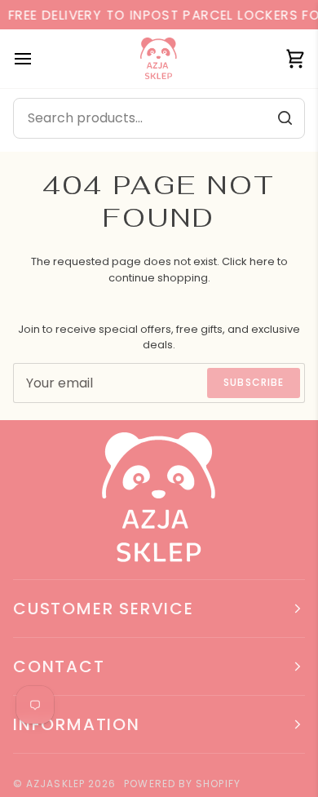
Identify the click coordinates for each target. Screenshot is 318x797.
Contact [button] (59, 666)
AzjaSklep (55, 783)
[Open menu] (37, 58)
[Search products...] (284, 118)
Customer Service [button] (103, 608)
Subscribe (253, 382)
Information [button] (76, 724)
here (262, 261)
